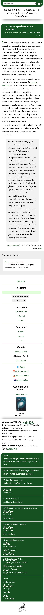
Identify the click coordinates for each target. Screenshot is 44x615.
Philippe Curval (21, 352)
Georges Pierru (8, 573)
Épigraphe (6, 592)
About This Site (22, 380)
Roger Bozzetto (8, 518)
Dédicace (6, 595)
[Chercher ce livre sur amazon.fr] (21, 411)
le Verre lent (7, 489)
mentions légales (28, 422)
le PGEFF (5, 471)
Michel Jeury (7, 563)
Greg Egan (6, 569)
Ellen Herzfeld (21, 360)
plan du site (21, 281)
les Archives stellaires (10, 508)
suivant (21, 320)
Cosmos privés (7, 524)
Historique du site (22, 376)
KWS (4, 480)
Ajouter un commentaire (14, 262)
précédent (21, 316)
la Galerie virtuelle (9, 540)
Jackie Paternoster (9, 550)
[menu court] (40, 3)
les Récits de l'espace (10, 559)
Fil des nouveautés (22, 371)
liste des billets (21, 312)
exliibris (5, 455)
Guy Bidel (6, 543)
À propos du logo (8, 599)
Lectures (21, 336)
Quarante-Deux (12, 449)
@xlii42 (22, 367)
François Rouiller (8, 553)
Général (21, 332)
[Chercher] (35, 3)
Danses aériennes (21, 394)
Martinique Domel (13, 32)
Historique (6, 589)
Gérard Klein (7, 515)
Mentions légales (9, 582)
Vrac (40, 248)
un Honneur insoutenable (11, 499)
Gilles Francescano (9, 547)
